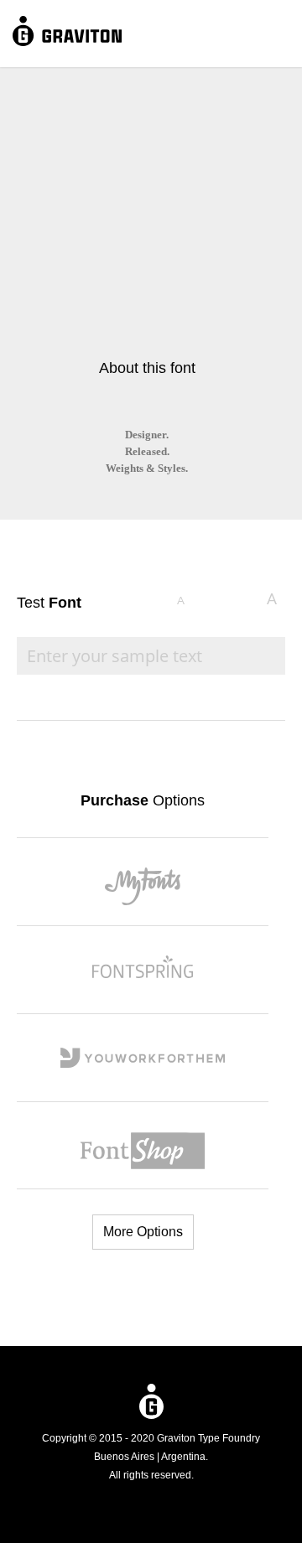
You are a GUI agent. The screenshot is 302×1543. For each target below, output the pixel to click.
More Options (143, 1232)
